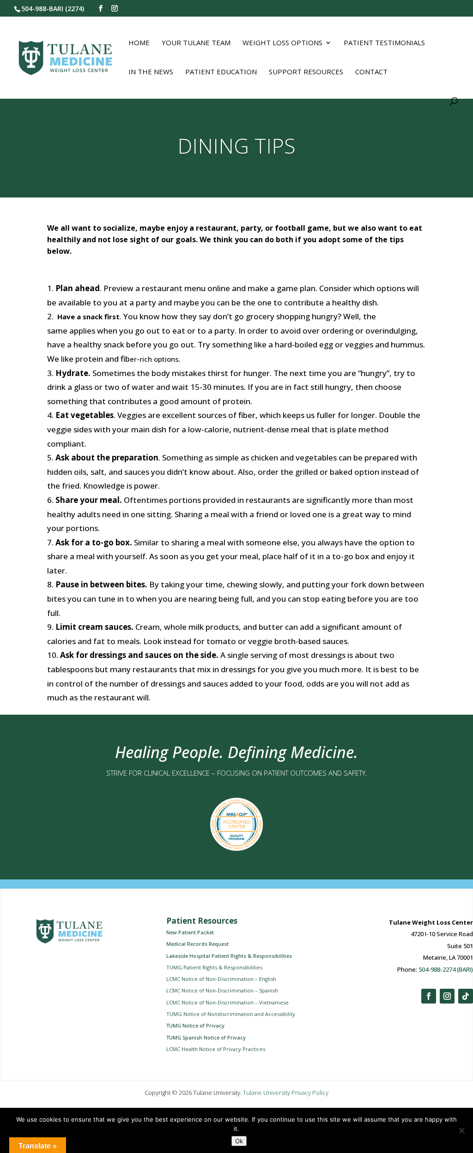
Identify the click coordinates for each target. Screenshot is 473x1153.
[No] (461, 1130)
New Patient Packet (190, 932)
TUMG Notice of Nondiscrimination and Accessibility (230, 1013)
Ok (239, 1141)
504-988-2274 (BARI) (445, 969)
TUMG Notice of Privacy (195, 1025)
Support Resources (306, 72)
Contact (371, 72)
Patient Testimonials (384, 43)
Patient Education (221, 72)
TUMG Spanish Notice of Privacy (206, 1037)
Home (139, 43)
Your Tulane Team (196, 43)
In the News (150, 72)
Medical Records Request (197, 943)
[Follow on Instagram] (447, 996)
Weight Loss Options (282, 43)
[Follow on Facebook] (428, 996)
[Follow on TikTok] (465, 996)
